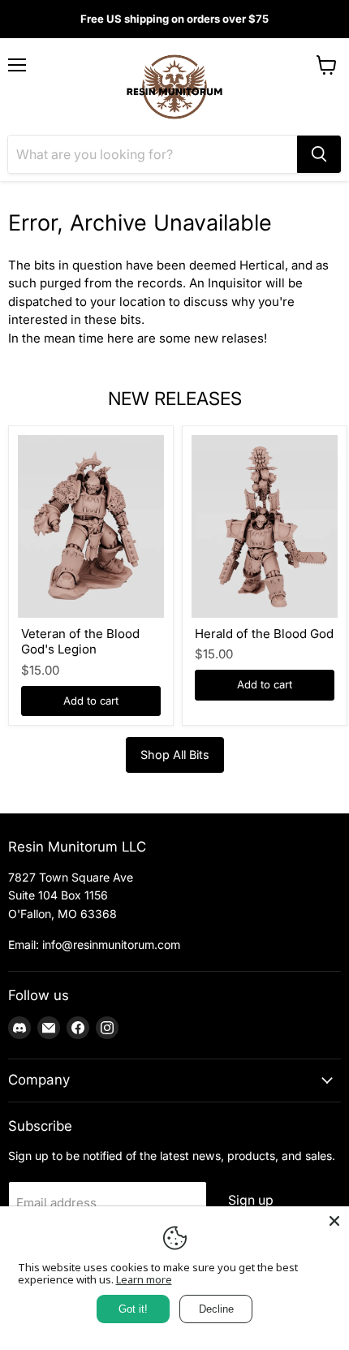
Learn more (144, 1279)
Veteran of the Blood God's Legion (80, 642)
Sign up (251, 1200)
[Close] (334, 1221)
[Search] (319, 154)
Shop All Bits (174, 754)
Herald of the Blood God (264, 633)
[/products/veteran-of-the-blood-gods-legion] (91, 526)
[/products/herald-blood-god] (265, 526)
